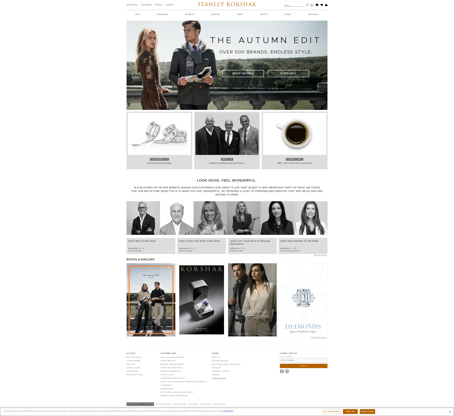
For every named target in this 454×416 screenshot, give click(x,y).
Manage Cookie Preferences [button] (174, 395)
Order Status (167, 389)
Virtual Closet (134, 368)
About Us (216, 357)
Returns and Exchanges (172, 364)
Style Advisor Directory (172, 357)
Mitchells (132, 5)
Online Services (168, 361)
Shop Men (288, 73)
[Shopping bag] (326, 5)
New (137, 14)
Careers (216, 375)
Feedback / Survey (220, 371)
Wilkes (158, 5)
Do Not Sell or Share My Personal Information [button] (184, 382)
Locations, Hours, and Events (226, 364)
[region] (227, 412)
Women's (189, 14)
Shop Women (243, 73)
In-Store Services (220, 361)
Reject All (350, 411)
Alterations (132, 371)
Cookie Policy (228, 411)
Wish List (131, 364)
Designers (162, 14)
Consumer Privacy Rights (173, 378)
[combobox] (294, 5)
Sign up (303, 366)
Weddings (313, 14)
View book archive (319, 338)
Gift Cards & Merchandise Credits (177, 392)
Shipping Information (171, 371)
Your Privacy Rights (332, 411)
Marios (169, 5)
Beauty (263, 14)
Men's (240, 14)
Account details (134, 357)
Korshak (219, 404)
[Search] (307, 5)
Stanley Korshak (227, 4)
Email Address (286, 356)
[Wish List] (321, 5)
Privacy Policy (168, 375)
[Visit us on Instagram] (287, 371)
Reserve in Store (135, 375)
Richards (146, 5)
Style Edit (216, 368)
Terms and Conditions (171, 368)
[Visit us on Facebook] (282, 371)
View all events (320, 255)
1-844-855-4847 (219, 378)
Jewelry (215, 14)
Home (288, 14)
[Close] (450, 411)
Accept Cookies (367, 411)
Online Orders (133, 361)
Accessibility (167, 385)
